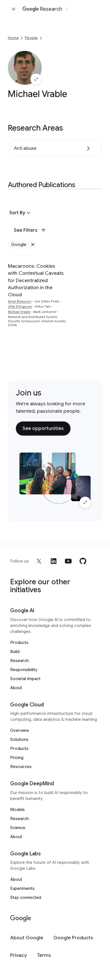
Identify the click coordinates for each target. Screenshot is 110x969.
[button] (21, 213)
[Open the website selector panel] (66, 9)
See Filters (26, 230)
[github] (83, 561)
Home (13, 38)
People (31, 38)
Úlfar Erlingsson (20, 306)
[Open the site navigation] (13, 9)
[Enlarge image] (36, 79)
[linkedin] (53, 561)
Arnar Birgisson (19, 301)
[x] (39, 561)
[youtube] (68, 561)
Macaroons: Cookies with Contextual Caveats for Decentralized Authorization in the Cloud (36, 280)
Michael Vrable (19, 312)
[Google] (20, 918)
